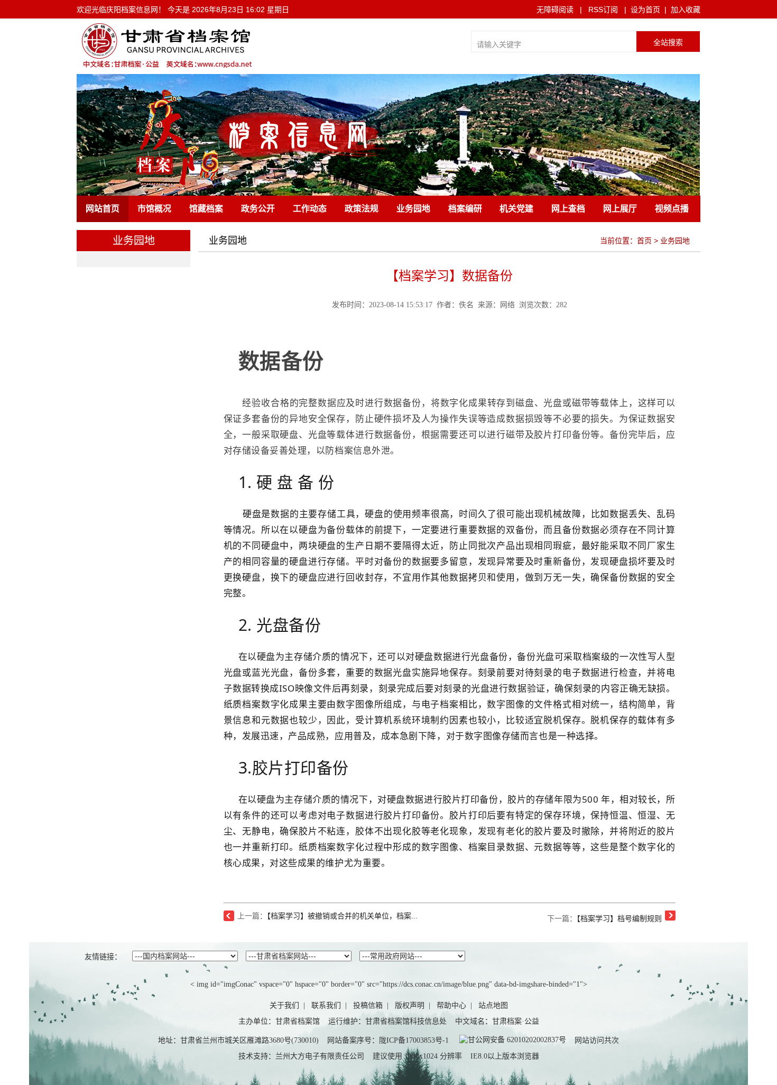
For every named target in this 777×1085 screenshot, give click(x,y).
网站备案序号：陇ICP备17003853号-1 (388, 1040)
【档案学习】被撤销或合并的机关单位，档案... (342, 916)
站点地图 (493, 1005)
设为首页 (645, 9)
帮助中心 (451, 1005)
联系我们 (326, 1005)
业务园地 (675, 240)
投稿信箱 (368, 1005)
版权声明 (409, 1005)
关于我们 (284, 1005)
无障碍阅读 (555, 9)
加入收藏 (685, 9)
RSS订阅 (603, 9)
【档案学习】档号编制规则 (619, 918)
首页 (644, 240)
